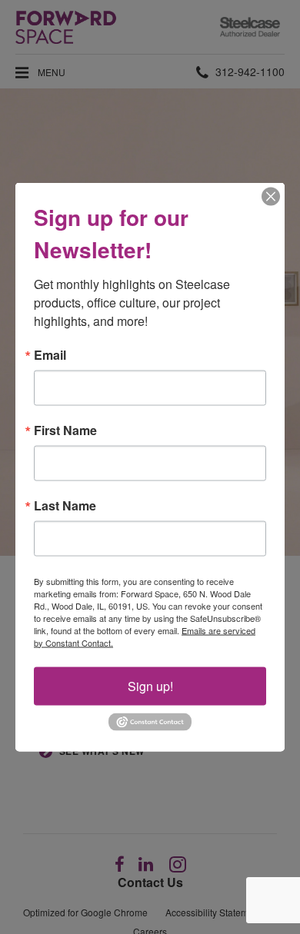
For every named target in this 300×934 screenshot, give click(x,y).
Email (50, 354)
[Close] (271, 196)
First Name (65, 430)
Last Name (65, 505)
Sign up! (150, 685)
